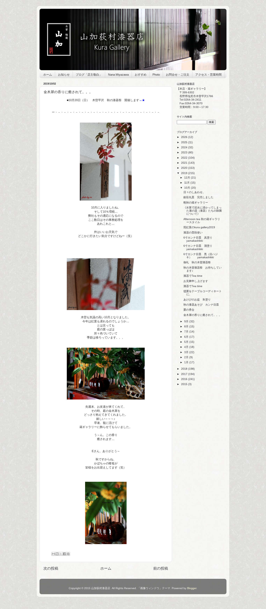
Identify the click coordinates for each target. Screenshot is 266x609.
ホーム (47, 74)
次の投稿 (50, 568)
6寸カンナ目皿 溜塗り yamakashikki (201, 247)
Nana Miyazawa (118, 74)
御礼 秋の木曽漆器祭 (197, 262)
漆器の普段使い (193, 232)
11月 (187, 182)
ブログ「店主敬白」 (89, 74)
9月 (186, 321)
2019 (184, 173)
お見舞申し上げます (195, 281)
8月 (186, 326)
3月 (186, 352)
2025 (184, 142)
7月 (186, 331)
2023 (184, 152)
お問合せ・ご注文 (177, 74)
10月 (187, 187)
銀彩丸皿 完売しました (198, 197)
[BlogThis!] (57, 554)
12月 (187, 177)
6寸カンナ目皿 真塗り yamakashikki (197, 239)
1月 (186, 362)
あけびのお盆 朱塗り (197, 299)
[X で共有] (61, 554)
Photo (156, 74)
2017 (184, 374)
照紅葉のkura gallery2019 (199, 227)
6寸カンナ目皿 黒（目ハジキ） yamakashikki (200, 256)
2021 (184, 162)
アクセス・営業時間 (208, 74)
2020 (184, 167)
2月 (186, 357)
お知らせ (64, 74)
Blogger (191, 588)
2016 (184, 379)
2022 (184, 157)
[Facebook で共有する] (64, 554)
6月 (186, 336)
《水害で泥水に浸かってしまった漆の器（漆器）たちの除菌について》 (202, 210)
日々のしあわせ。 (194, 192)
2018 (184, 368)
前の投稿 (160, 568)
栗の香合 (188, 309)
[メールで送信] (53, 554)
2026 (184, 137)
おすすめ (140, 74)
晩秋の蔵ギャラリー (195, 202)
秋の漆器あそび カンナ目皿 (201, 304)
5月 (186, 341)
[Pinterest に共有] (68, 554)
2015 (184, 384)
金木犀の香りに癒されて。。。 (202, 315)
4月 (186, 347)
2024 (184, 147)
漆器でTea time (192, 275)
